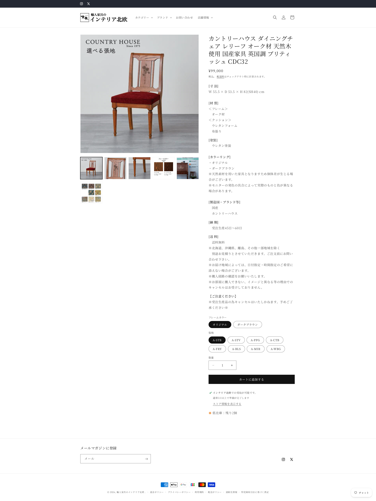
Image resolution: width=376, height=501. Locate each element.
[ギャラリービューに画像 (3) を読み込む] (139, 168)
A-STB (217, 340)
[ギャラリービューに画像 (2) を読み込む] (115, 168)
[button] (144, 17)
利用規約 (199, 491)
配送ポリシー (215, 491)
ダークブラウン (247, 324)
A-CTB (274, 340)
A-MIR (255, 349)
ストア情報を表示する (227, 404)
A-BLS (236, 349)
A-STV (236, 340)
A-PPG (255, 340)
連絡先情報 (231, 491)
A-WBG (276, 349)
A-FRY (217, 349)
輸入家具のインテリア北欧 (130, 492)
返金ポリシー (157, 491)
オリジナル (220, 324)
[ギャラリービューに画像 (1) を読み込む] (91, 168)
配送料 (220, 76)
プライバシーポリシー (179, 491)
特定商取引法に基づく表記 (255, 491)
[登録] (146, 459)
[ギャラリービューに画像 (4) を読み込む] (164, 168)
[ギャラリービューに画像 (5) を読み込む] (188, 168)
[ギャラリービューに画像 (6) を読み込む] (91, 192)
